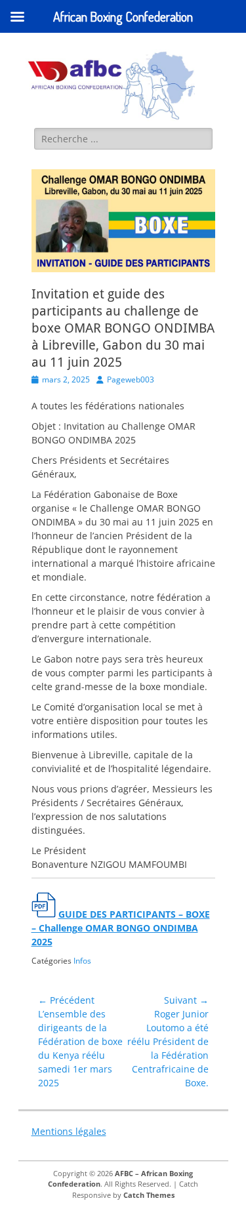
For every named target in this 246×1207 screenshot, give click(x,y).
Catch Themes (148, 1195)
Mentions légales (68, 1131)
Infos (82, 960)
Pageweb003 (130, 379)
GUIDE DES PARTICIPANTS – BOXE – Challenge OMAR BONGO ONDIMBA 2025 (120, 928)
